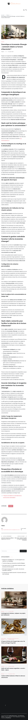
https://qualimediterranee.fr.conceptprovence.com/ (10, 529)
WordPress (8, 717)
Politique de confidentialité (7, 695)
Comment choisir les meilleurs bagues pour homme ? (7, 538)
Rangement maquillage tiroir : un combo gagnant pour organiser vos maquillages (13, 560)
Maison (2, 41)
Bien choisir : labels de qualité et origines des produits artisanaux (21, 538)
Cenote (17, 716)
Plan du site (4, 689)
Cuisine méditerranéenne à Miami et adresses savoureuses (13, 676)
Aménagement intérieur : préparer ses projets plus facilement (13, 614)
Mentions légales (5, 700)
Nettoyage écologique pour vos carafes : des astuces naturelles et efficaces (13, 569)
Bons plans (3, 638)
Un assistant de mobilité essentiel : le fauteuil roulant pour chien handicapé (14, 573)
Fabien (2, 51)
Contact (3, 705)
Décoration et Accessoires (12, 638)
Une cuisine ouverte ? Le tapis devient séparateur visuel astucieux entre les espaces (13, 566)
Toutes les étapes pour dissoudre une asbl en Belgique (13, 563)
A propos (8, 705)
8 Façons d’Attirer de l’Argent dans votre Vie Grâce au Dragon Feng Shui (13, 642)
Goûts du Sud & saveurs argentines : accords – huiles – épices (13, 669)
